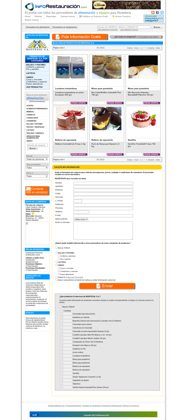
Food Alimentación (74, 406)
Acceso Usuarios (123, 16)
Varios (29, 77)
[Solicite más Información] (80, 37)
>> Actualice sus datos (147, 36)
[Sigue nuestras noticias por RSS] (153, 13)
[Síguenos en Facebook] (157, 13)
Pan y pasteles (32, 69)
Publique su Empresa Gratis (95, 16)
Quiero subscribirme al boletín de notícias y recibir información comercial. (87, 280)
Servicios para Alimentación (33, 137)
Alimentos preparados (36, 108)
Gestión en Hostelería (91, 406)
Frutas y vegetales (35, 127)
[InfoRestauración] (56, 10)
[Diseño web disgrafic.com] (35, 415)
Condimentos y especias (36, 82)
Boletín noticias (32, 20)
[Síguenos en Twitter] (162, 13)
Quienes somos (67, 16)
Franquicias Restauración (112, 406)
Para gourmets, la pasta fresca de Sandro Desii (36, 319)
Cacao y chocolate (34, 79)
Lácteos (30, 73)
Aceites (29, 105)
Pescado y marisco (35, 133)
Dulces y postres (36, 65)
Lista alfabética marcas (129, 30)
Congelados (32, 118)
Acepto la (70, 277)
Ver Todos (100, 48)
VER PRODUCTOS (34, 87)
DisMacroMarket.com (56, 406)
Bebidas (30, 112)
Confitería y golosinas (35, 67)
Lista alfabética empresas (107, 30)
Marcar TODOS (64, 248)
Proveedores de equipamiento (65, 27)
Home (27, 16)
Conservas (31, 121)
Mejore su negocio (130, 406)
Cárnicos (30, 115)
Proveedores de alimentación (38, 27)
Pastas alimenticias (34, 84)
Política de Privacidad (74, 277)
